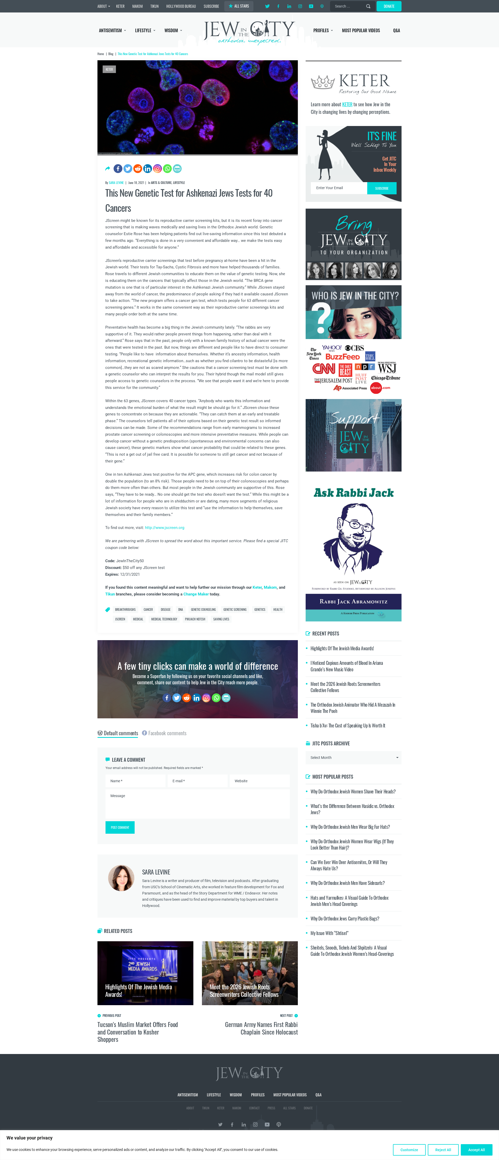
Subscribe (249, 623)
